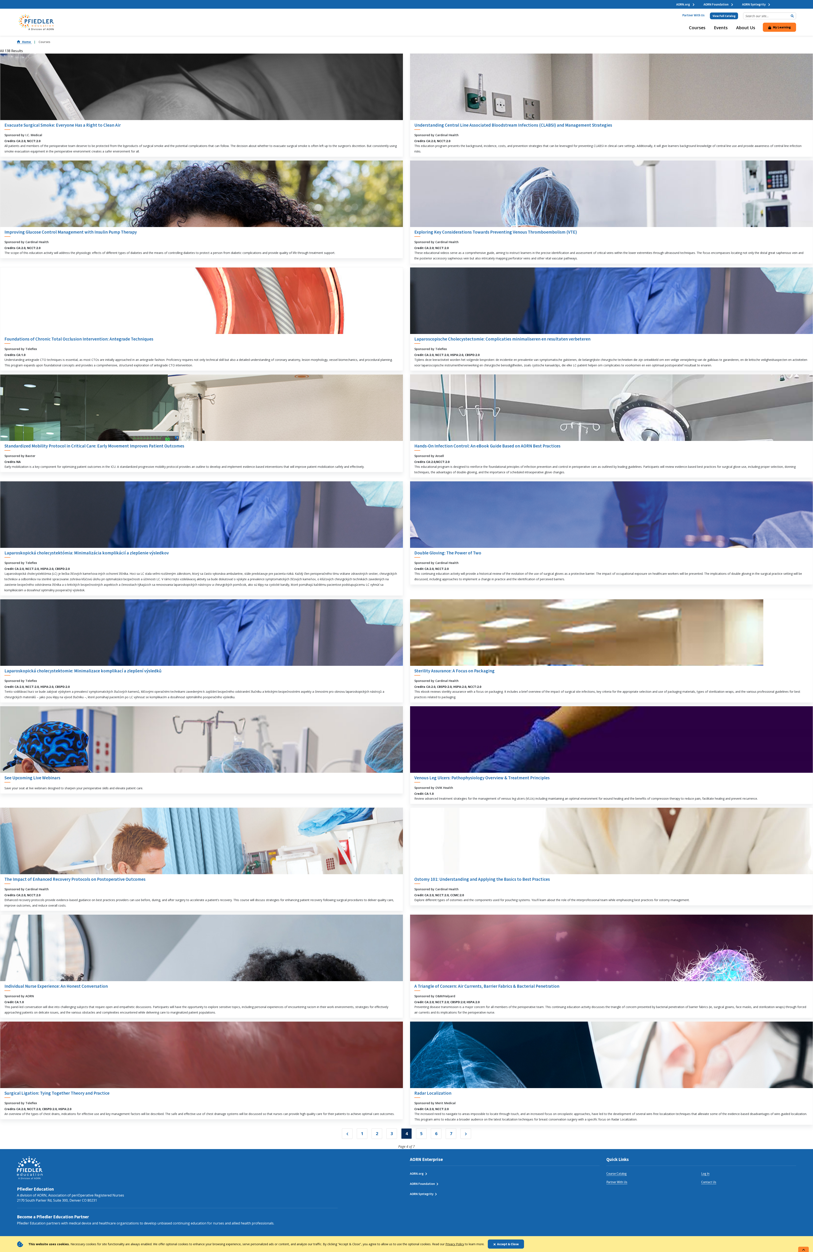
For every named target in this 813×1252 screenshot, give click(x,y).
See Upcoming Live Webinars (32, 778)
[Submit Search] (792, 16)
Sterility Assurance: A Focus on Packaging (454, 671)
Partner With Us (693, 15)
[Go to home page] (36, 22)
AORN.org (683, 4)
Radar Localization (432, 1093)
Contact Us (708, 1182)
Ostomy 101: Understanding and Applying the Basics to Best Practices (482, 879)
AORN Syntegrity (754, 4)
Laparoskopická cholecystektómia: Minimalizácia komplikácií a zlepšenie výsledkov (86, 553)
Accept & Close (508, 1244)
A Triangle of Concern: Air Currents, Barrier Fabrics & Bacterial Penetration (486, 986)
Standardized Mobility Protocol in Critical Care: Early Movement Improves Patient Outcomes (94, 446)
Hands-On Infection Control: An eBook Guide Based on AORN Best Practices (487, 446)
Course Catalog (616, 1174)
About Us (745, 27)
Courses (697, 27)
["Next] (465, 1133)
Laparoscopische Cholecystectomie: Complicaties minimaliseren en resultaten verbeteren (502, 339)
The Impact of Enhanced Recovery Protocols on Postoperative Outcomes (74, 879)
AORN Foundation (716, 4)
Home (27, 42)
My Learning (781, 27)
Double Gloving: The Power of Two (447, 553)
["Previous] (347, 1133)
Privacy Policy (454, 1244)
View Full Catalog (724, 16)
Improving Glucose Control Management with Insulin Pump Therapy (70, 232)
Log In (705, 1174)
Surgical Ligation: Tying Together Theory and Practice (56, 1093)
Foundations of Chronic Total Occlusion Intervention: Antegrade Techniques (78, 339)
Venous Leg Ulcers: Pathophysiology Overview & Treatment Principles (482, 778)
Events (721, 27)
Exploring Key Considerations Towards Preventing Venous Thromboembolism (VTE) (495, 232)
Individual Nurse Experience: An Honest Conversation (56, 986)
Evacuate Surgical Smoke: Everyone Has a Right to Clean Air (62, 125)
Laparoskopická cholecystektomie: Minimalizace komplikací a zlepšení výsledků (83, 671)
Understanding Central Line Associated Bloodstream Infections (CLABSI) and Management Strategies (513, 125)
